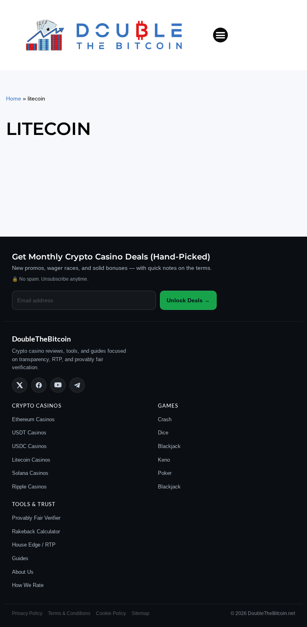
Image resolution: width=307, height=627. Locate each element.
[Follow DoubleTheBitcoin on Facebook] (38, 385)
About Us (23, 572)
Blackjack (169, 446)
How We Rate (28, 585)
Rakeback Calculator (36, 532)
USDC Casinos (29, 446)
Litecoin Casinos (31, 460)
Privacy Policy (27, 613)
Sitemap (141, 613)
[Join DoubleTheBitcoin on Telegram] (77, 385)
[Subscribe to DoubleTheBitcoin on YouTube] (58, 385)
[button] (220, 35)
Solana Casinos (30, 473)
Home (13, 98)
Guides (20, 558)
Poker (164, 473)
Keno (164, 460)
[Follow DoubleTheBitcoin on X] (19, 385)
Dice (163, 433)
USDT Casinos (29, 433)
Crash (164, 419)
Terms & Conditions (69, 613)
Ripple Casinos (29, 487)
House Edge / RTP (34, 545)
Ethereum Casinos (33, 419)
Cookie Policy (111, 613)
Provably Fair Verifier (36, 518)
